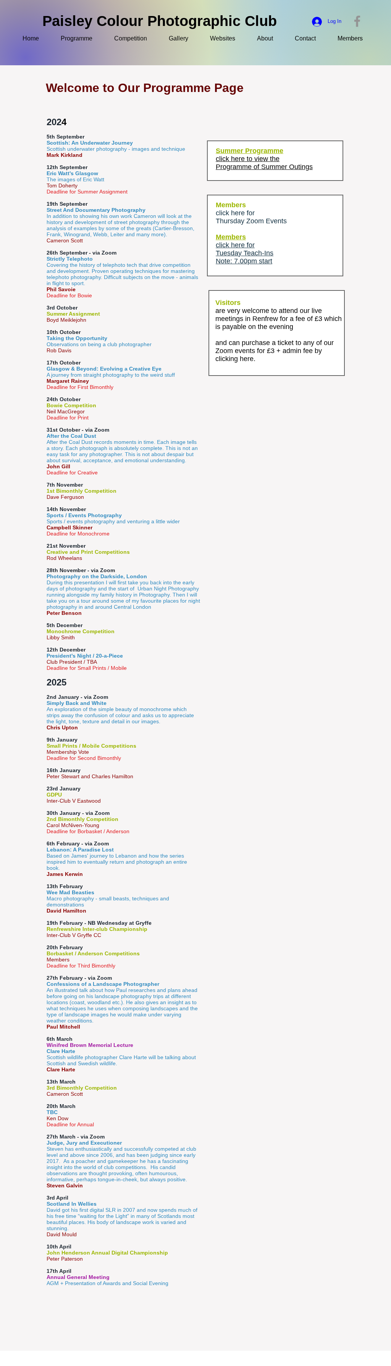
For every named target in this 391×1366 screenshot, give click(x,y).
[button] (354, 38)
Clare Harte (61, 1069)
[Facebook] (357, 21)
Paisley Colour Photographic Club (159, 21)
